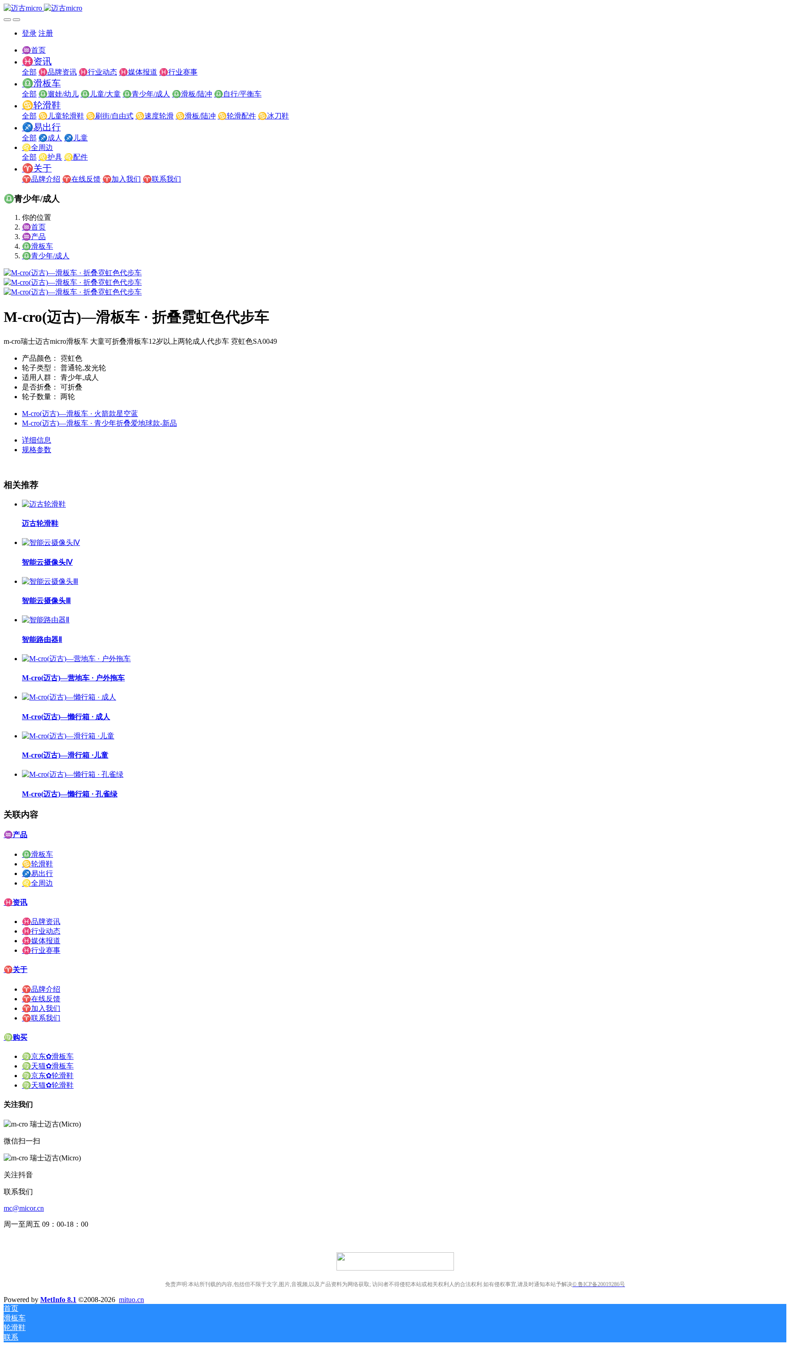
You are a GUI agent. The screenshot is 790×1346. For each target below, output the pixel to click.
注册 (45, 33)
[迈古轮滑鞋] (44, 504)
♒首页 (34, 50)
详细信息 (36, 440)
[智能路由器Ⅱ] (45, 620)
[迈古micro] (395, 8)
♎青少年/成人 (45, 256)
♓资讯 (15, 902)
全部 (29, 72)
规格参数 (36, 450)
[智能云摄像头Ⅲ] (50, 581)
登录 (29, 33)
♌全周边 (37, 883)
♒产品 (34, 236)
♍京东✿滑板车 (48, 1056)
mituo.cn (131, 1299)
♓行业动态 (41, 931)
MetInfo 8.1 (58, 1299)
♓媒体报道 (41, 941)
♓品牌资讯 (41, 921)
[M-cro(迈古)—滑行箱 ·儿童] (68, 736)
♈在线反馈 (41, 999)
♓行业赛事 (41, 950)
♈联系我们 (41, 1018)
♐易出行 (37, 873)
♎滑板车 (37, 246)
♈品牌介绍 (41, 989)
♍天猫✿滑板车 (48, 1066)
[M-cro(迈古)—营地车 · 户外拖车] (76, 658)
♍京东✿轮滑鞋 (48, 1075)
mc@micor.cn (24, 1208)
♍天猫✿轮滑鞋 (48, 1085)
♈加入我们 (41, 1008)
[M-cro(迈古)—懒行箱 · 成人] (69, 697)
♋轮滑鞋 (37, 864)
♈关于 (15, 969)
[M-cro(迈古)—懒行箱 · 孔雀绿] (72, 774)
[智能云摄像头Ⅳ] (51, 542)
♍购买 (15, 1037)
